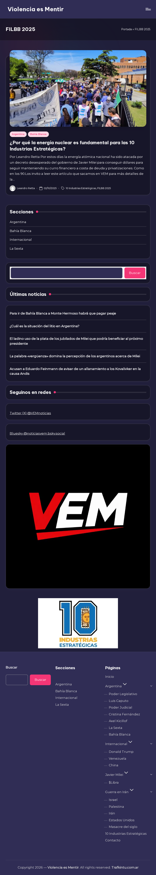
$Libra (114, 782)
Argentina (18, 134)
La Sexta (16, 248)
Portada (126, 29)
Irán (112, 813)
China (113, 765)
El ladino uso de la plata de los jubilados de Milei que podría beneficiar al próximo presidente (76, 341)
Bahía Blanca (38, 134)
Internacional (21, 240)
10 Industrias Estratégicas (81, 187)
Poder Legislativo (123, 694)
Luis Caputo (118, 701)
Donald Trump (121, 752)
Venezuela (117, 758)
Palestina (116, 806)
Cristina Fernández (124, 714)
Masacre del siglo (123, 827)
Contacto (112, 840)
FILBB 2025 (104, 187)
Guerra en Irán (117, 792)
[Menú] (148, 9)
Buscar (135, 273)
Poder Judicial (120, 707)
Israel (113, 800)
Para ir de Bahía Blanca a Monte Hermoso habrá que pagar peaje (63, 313)
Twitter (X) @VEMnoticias (30, 413)
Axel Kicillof (118, 721)
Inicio (109, 677)
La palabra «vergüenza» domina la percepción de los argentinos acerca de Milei (75, 356)
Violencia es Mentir (36, 9)
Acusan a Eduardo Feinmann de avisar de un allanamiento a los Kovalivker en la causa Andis (75, 371)
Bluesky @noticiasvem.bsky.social (37, 433)
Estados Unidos (122, 820)
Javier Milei (114, 775)
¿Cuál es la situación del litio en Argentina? (44, 326)
